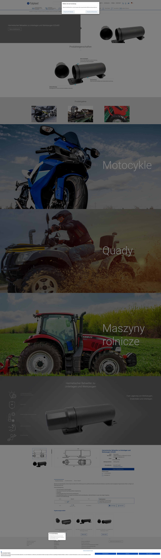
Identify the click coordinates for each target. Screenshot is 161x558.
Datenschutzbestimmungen (88, 550)
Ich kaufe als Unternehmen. (92, 11)
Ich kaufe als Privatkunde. (68, 11)
